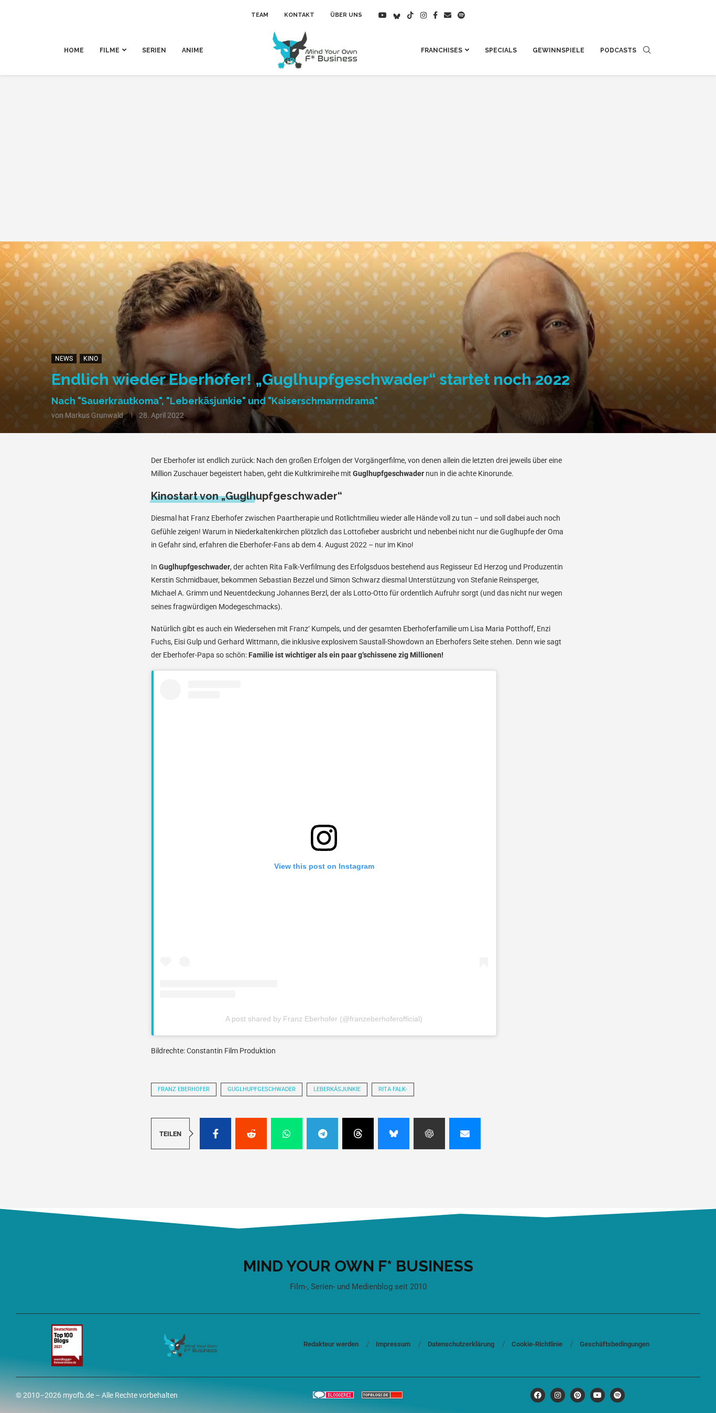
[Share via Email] (465, 1133)
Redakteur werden (331, 1344)
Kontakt (299, 15)
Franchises (441, 50)
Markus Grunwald (94, 415)
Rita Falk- (392, 1089)
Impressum (393, 1344)
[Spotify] (461, 15)
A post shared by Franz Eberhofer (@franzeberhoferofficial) (323, 1019)
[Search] (647, 50)
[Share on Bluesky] (393, 1133)
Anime (192, 50)
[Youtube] (382, 15)
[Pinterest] (577, 1395)
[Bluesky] (397, 15)
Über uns (346, 15)
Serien (154, 50)
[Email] (447, 15)
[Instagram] (423, 15)
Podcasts (618, 50)
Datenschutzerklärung (461, 1344)
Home (74, 50)
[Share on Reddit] (251, 1133)
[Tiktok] (410, 15)
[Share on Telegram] (322, 1133)
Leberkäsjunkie (337, 1089)
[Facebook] (435, 15)
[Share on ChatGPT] (429, 1133)
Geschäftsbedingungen (614, 1344)
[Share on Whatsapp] (286, 1133)
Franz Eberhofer (184, 1089)
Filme (110, 50)
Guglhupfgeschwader (261, 1089)
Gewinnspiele (558, 50)
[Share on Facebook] (215, 1133)
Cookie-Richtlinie (537, 1344)
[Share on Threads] (358, 1133)
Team (259, 15)
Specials (501, 50)
